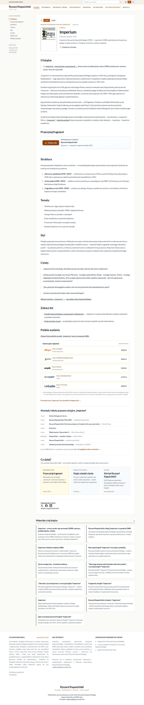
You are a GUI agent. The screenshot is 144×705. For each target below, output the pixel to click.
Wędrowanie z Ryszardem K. (59, 432)
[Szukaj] (121, 2)
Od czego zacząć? (112, 7)
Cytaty (12, 33)
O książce (13, 19)
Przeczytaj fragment (16, 22)
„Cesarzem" (50, 120)
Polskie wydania (15, 38)
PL (129, 2)
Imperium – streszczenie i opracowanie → (61, 66)
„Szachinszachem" (63, 120)
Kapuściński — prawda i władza (60, 436)
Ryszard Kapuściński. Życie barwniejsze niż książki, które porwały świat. (74, 424)
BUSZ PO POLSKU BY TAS (107, 650)
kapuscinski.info (16, 2)
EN (133, 2)
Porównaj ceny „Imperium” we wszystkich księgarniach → (61, 400)
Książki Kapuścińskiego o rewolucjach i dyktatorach (64, 314)
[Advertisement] (20, 92)
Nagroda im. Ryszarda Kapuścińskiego (111, 641)
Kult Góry (52, 428)
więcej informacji (42, 637)
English (53, 20)
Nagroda (87, 7)
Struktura (13, 24)
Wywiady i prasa (60, 7)
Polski (46, 20)
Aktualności (75, 7)
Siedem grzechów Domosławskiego (61, 444)
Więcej (126, 7)
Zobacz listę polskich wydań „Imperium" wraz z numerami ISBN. (65, 336)
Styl (11, 30)
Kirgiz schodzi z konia (52, 321)
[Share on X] (42, 505)
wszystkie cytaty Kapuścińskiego (78, 299)
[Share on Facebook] (46, 505)
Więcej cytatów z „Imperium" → (53, 299)
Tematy (12, 27)
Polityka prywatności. (16, 672)
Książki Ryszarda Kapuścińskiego (55, 24)
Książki (37, 7)
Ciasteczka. (13, 675)
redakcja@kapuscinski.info (61, 667)
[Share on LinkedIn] (50, 505)
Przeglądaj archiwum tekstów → (89, 449)
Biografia (46, 7)
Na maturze (98, 7)
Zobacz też (13, 36)
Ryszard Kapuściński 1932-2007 (60, 420)
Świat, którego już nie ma (58, 416)
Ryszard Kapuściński (56, 440)
